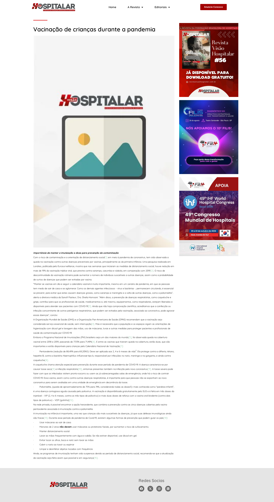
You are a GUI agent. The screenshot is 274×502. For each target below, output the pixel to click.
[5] (130, 337)
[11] (149, 369)
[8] (46, 360)
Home (112, 7)
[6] (93, 341)
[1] (106, 257)
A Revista (134, 7)
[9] (53, 369)
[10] (80, 369)
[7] (121, 346)
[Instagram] (159, 489)
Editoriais (161, 7)
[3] (89, 306)
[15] (96, 457)
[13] (46, 417)
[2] (151, 270)
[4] (92, 324)
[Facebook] (141, 489)
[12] (71, 400)
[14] (165, 417)
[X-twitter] (150, 489)
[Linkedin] (168, 489)
